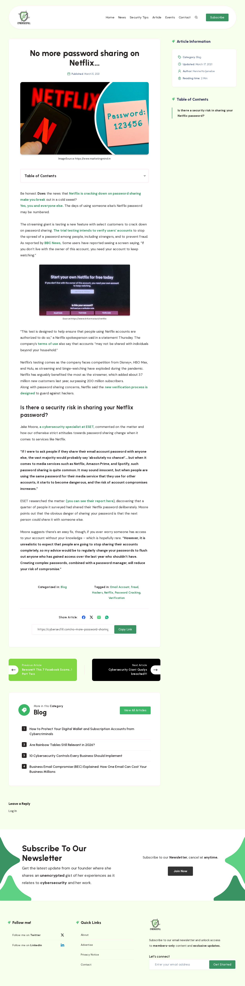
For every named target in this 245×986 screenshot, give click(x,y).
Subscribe (217, 17)
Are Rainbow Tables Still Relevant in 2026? (62, 745)
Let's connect (159, 956)
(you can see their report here (90, 501)
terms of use (47, 344)
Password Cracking (128, 592)
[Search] (196, 17)
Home (110, 17)
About (85, 935)
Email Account (119, 587)
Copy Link (125, 629)
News (122, 17)
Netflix (109, 592)
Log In (13, 811)
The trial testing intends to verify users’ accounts (92, 230)
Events (170, 17)
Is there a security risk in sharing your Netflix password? (205, 113)
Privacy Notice (90, 954)
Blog (64, 587)
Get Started (222, 964)
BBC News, (52, 243)
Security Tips (139, 17)
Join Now (180, 871)
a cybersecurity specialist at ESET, (66, 427)
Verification (117, 598)
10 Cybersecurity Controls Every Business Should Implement (75, 756)
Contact (185, 17)
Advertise (87, 945)
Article (157, 17)
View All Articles (135, 710)
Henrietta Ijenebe (204, 71)
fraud (135, 587)
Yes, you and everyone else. (42, 206)
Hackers (97, 592)
